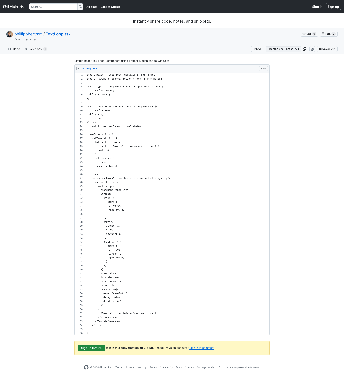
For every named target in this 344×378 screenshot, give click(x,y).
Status (153, 367)
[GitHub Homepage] (86, 367)
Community (166, 367)
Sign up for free (91, 348)
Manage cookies (206, 367)
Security (142, 367)
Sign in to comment (201, 347)
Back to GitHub (111, 6)
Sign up (333, 7)
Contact (189, 367)
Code (16, 49)
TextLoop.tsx (58, 34)
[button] (304, 49)
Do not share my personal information (239, 367)
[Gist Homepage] (14, 6)
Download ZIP (327, 48)
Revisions (37, 49)
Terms (118, 367)
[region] (172, 204)
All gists (91, 6)
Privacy (129, 367)
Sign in (317, 7)
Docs (179, 367)
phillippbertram (28, 34)
